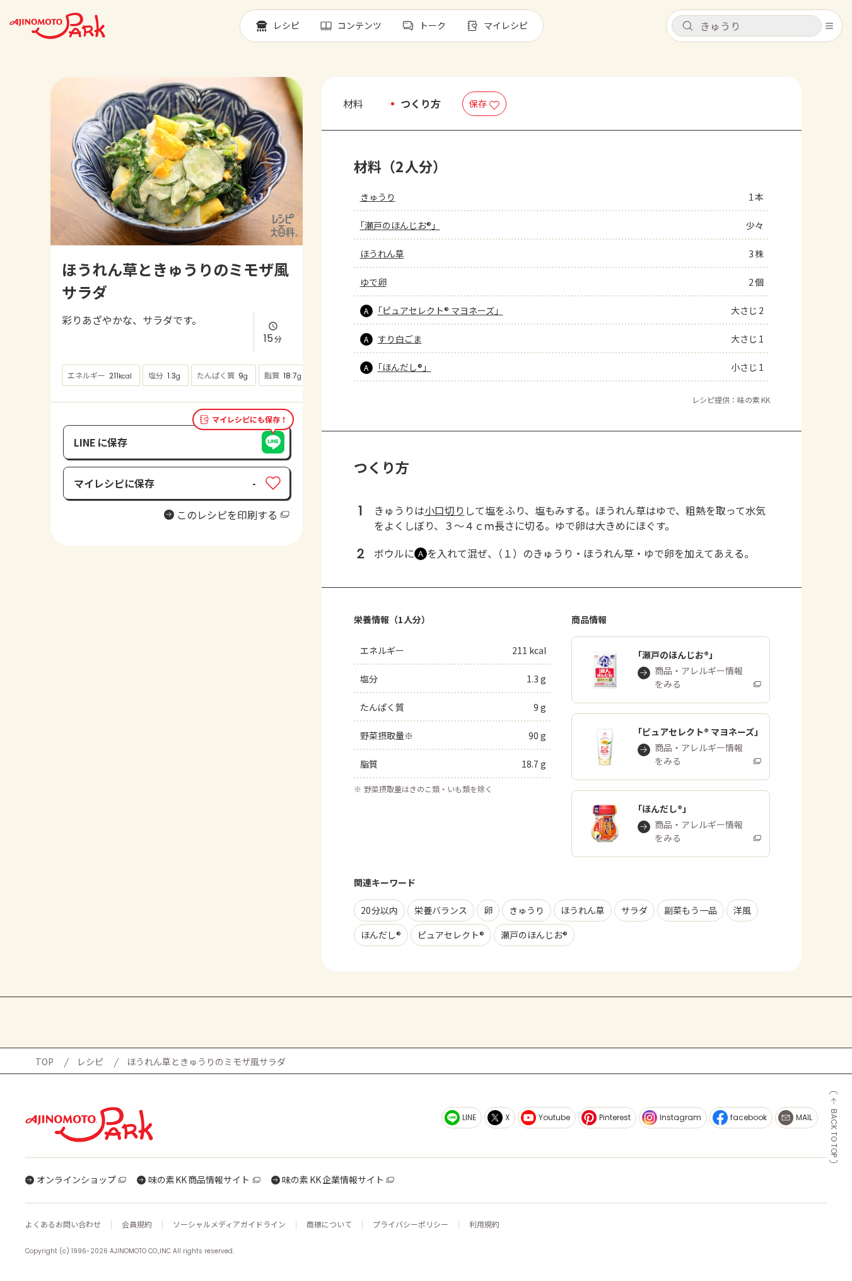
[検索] (687, 26)
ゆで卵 (373, 282)
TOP (44, 1061)
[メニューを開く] (829, 25)
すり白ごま (400, 338)
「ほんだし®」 (404, 367)
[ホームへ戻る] (57, 26)
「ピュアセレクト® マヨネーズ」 (440, 310)
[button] (747, 26)
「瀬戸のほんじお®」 (400, 225)
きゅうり (377, 196)
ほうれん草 (382, 253)
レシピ (90, 1061)
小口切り (444, 510)
